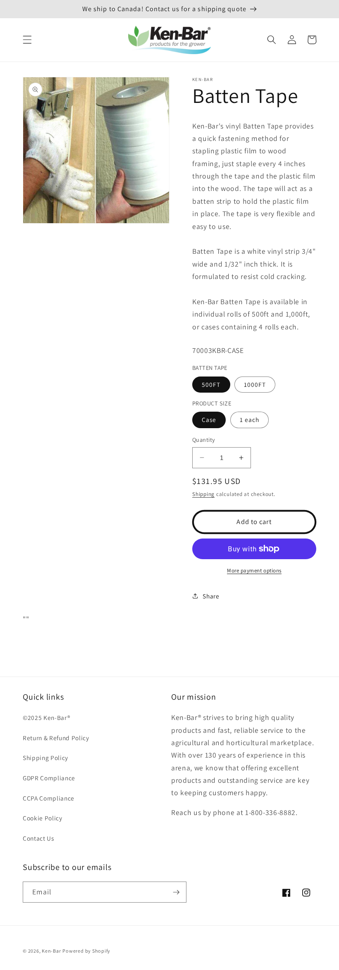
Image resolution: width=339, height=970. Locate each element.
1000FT (255, 384)
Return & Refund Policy (56, 738)
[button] (27, 40)
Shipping (203, 494)
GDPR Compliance (49, 778)
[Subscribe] (176, 892)
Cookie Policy (42, 818)
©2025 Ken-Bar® (46, 717)
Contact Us (38, 838)
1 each (250, 419)
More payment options (254, 570)
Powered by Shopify (86, 951)
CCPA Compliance (48, 798)
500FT (211, 384)
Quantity (203, 439)
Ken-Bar (51, 951)
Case (209, 419)
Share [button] (211, 596)
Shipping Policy (45, 757)
